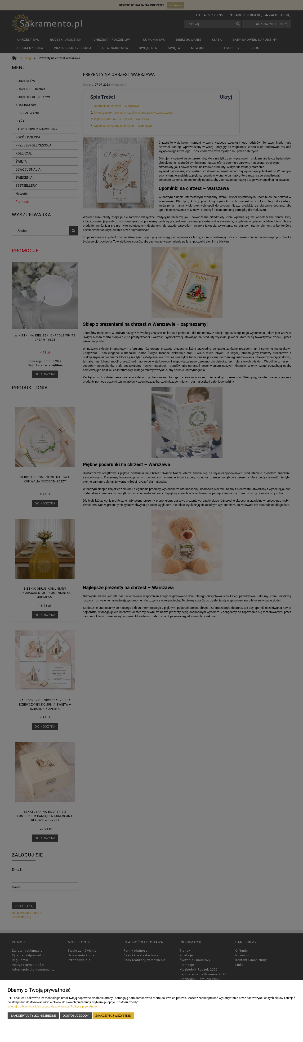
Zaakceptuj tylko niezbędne (33, 1015)
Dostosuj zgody (76, 1015)
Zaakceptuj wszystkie (113, 1015)
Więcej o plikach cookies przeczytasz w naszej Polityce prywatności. (53, 1006)
